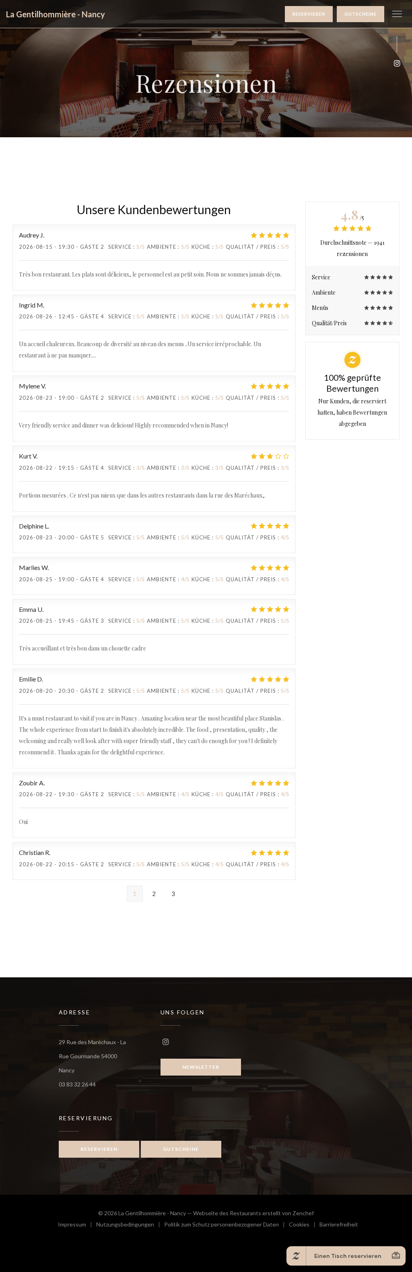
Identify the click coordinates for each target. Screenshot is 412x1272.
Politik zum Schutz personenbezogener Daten (226, 1225)
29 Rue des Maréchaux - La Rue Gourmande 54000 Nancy (92, 1056)
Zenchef (303, 1213)
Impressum (77, 1225)
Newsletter (200, 1067)
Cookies (304, 1225)
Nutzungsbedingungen (130, 1225)
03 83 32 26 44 (77, 1084)
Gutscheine (360, 14)
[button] (397, 14)
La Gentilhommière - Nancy (55, 14)
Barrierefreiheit (338, 1225)
